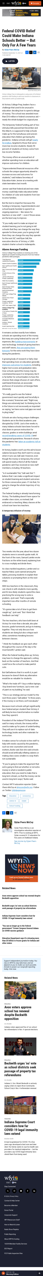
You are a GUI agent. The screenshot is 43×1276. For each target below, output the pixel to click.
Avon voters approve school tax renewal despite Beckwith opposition (21, 897)
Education (12, 796)
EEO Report (8, 1248)
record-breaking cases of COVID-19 (17, 435)
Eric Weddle (8, 1024)
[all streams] (40, 1273)
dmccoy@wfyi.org (24, 787)
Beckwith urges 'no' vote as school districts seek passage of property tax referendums (19, 907)
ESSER (24, 801)
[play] (3, 1273)
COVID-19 (12, 801)
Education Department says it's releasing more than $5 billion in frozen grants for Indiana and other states (20, 940)
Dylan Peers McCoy (12, 50)
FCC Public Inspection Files (13, 1253)
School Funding (14, 806)
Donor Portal (8, 1210)
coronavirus (27, 796)
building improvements (25, 341)
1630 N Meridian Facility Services (15, 1244)
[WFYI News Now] (21, 868)
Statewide (7, 1119)
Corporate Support (10, 1215)
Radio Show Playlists (11, 1229)
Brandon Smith (8, 1139)
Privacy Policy (14, 1196)
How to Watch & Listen (12, 1225)
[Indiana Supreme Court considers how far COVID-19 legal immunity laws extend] (20, 1105)
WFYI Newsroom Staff (12, 1220)
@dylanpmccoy (18, 790)
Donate (36, 3)
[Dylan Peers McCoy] (7, 825)
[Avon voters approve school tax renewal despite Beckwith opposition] (20, 990)
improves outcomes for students (16, 365)
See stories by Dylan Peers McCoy (25, 842)
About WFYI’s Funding (11, 1239)
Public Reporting (10, 1234)
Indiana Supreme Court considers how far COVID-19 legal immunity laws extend (18, 917)
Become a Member (11, 1205)
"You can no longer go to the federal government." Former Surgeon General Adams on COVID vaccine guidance (20, 928)
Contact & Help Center (12, 1201)
